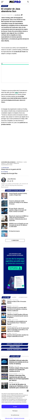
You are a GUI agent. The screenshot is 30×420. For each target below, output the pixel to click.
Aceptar (15, 406)
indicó (16, 92)
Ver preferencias (15, 415)
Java (25, 162)
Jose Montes (18, 15)
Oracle (4, 163)
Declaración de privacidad (19, 418)
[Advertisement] (15, 145)
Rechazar (15, 410)
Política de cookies (9, 418)
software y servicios (13, 163)
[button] (27, 390)
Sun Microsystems (7, 164)
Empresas (20, 162)
